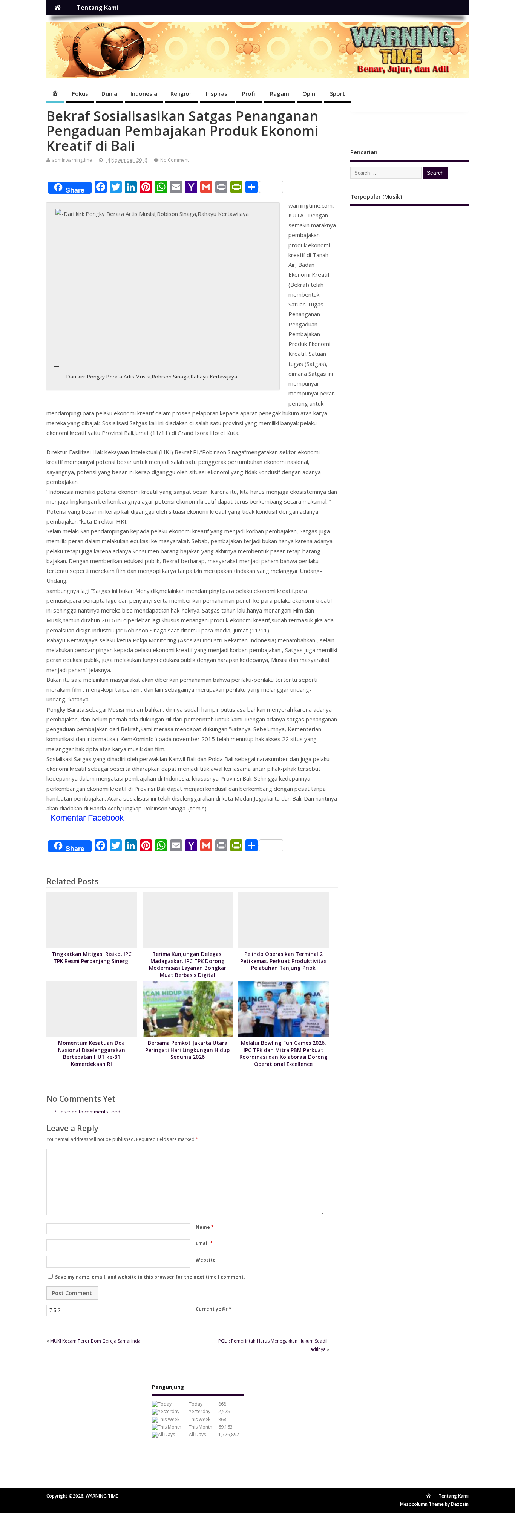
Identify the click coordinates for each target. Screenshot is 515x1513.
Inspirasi (217, 93)
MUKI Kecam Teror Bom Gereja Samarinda (95, 1341)
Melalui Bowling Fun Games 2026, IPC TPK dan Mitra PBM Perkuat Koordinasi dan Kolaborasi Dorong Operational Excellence (283, 1054)
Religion (181, 93)
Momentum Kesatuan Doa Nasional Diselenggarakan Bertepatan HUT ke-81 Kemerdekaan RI (91, 1054)
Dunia (109, 93)
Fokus (80, 93)
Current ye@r (213, 1309)
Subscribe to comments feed (87, 1111)
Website (206, 1260)
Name (205, 1227)
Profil (249, 93)
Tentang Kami (97, 7)
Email (204, 1243)
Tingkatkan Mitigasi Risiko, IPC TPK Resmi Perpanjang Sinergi (92, 958)
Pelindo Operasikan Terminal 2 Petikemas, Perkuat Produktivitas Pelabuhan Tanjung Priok (283, 961)
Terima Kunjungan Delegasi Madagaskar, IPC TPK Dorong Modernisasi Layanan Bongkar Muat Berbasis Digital (187, 965)
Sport (337, 93)
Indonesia (143, 93)
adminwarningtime (72, 160)
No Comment (174, 160)
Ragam (279, 93)
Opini (309, 93)
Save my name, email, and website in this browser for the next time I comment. (150, 1277)
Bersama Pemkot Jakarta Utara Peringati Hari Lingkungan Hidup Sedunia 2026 (187, 1050)
